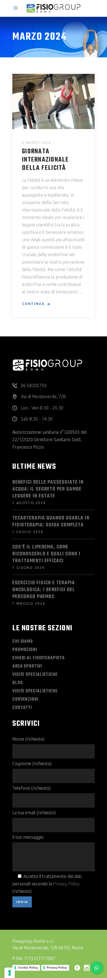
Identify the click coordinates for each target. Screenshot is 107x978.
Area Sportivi (27, 666)
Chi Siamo (22, 641)
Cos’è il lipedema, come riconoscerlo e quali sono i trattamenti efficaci (46, 554)
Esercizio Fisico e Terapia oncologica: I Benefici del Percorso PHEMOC (43, 590)
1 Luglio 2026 (27, 532)
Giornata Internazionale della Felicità (45, 160)
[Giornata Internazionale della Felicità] (53, 101)
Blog (17, 683)
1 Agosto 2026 (29, 503)
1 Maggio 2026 (28, 603)
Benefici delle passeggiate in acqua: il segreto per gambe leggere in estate (48, 489)
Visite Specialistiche (35, 674)
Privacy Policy (66, 883)
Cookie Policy (28, 967)
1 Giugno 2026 (28, 567)
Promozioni (24, 649)
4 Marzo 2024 (36, 142)
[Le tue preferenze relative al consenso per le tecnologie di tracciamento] (9, 973)
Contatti (22, 707)
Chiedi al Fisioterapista (38, 658)
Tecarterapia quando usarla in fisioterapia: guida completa (50, 521)
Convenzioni (25, 699)
